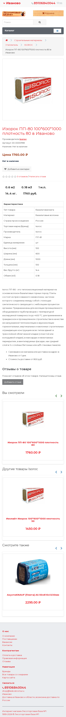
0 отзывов (22, 176)
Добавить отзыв (12, 382)
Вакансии (7, 642)
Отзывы (6, 661)
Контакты (7, 645)
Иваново (13, 3)
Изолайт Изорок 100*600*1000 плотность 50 (33, 520)
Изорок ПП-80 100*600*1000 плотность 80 (33, 443)
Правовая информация (14, 658)
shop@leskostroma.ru (13, 691)
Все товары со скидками (15, 674)
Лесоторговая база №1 (34, 711)
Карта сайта (8, 677)
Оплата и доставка (12, 655)
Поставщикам (9, 639)
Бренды (6, 671)
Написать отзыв (37, 176)
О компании (8, 636)
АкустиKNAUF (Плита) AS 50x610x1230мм (33, 594)
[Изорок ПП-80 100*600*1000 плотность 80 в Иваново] (33, 89)
